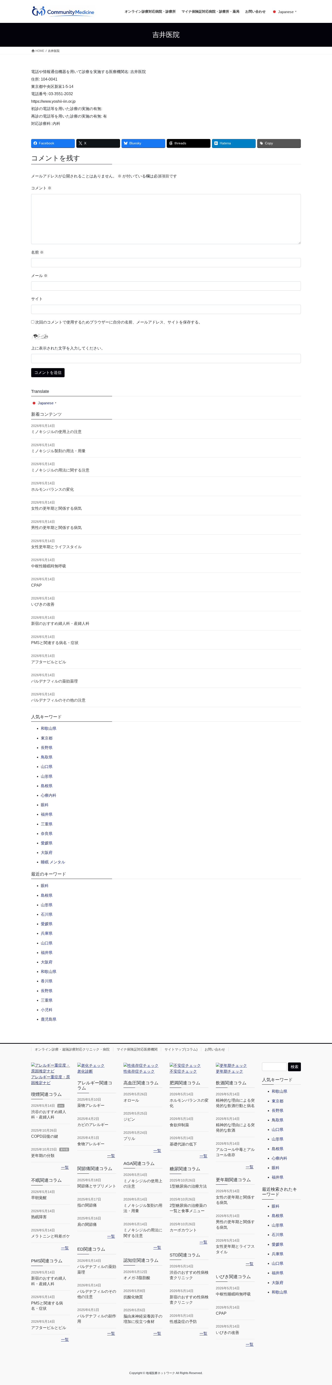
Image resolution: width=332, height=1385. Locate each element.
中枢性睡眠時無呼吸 (48, 566)
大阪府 (46, 852)
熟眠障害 (39, 1217)
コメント (41, 188)
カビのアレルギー (92, 1125)
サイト (37, 299)
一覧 (65, 1167)
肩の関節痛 (87, 1224)
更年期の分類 (42, 1156)
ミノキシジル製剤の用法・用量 (58, 451)
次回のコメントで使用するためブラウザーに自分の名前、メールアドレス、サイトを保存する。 (118, 322)
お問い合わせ (215, 1049)
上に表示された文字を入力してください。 (68, 348)
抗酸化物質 (133, 1297)
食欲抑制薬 (179, 1125)
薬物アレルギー (91, 1105)
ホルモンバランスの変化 (52, 489)
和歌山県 (48, 728)
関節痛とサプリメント (96, 1186)
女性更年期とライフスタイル (56, 547)
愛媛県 (46, 843)
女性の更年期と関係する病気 (56, 508)
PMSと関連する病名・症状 (55, 643)
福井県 (46, 814)
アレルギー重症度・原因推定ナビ (50, 1080)
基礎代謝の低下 (183, 1144)
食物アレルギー (91, 1144)
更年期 (64, 1149)
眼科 (45, 805)
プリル (129, 1138)
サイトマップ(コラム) (181, 1049)
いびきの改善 (42, 604)
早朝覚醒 (39, 1198)
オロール (131, 1100)
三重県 (46, 824)
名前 (37, 252)
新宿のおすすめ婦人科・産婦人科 (60, 623)
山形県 (46, 776)
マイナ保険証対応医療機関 (137, 1049)
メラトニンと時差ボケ (50, 1236)
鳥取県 (46, 757)
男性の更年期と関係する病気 (56, 528)
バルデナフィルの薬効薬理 (54, 681)
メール (39, 276)
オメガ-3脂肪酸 (136, 1278)
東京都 (46, 738)
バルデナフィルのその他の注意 (58, 700)
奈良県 (46, 833)
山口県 (46, 767)
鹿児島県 (48, 1019)
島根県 (46, 786)
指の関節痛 (87, 1205)
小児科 (46, 1010)
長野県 (46, 748)
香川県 (46, 981)
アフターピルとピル (48, 662)
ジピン (129, 1119)
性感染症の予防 (183, 1322)
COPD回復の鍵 (44, 1136)
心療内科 (48, 795)
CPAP (36, 585)
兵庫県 (46, 933)
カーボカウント (183, 1230)
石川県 (46, 914)
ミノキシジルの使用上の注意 (56, 432)
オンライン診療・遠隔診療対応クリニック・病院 (72, 1049)
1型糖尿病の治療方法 (188, 1186)
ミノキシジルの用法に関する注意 (60, 470)
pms (61, 1105)
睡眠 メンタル (53, 862)
